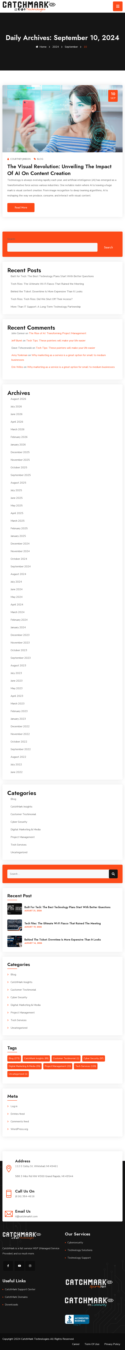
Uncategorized (19, 852)
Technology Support (79, 1258)
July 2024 (16, 582)
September (71, 47)
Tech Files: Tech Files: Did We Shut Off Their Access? (42, 299)
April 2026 (17, 422)
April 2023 (17, 696)
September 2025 (21, 475)
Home (43, 47)
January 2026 (18, 444)
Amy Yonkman (19, 355)
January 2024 (18, 627)
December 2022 (20, 726)
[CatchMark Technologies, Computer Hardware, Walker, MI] (77, 1320)
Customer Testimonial (23, 814)
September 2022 (21, 749)
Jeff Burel (16, 340)
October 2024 (19, 559)
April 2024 (17, 604)
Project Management (23, 837)
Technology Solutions (79, 1250)
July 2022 (16, 764)
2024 (55, 47)
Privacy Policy (112, 1344)
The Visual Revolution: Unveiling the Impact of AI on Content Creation (59, 170)
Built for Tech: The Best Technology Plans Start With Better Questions (52, 276)
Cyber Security (19, 822)
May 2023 (17, 688)
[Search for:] (62, 874)
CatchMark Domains (16, 1297)
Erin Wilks (17, 367)
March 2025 (18, 521)
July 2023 (16, 673)
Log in (14, 1106)
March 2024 (18, 612)
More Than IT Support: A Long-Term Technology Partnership (46, 307)
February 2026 (19, 437)
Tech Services (19, 845)
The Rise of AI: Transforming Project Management (57, 333)
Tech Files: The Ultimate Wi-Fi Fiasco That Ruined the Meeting (47, 284)
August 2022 (18, 757)
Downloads (11, 1304)
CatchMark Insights (21, 806)
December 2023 (20, 635)
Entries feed (18, 1114)
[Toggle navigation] (118, 6)
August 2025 (18, 483)
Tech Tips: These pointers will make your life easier (55, 340)
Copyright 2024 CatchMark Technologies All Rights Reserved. (38, 1339)
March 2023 (18, 703)
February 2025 (19, 528)
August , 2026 (33, 910)
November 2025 (20, 460)
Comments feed (20, 1121)
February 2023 (19, 711)
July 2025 (16, 490)
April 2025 (17, 513)
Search (11, 239)
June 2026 (17, 414)
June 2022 (17, 772)
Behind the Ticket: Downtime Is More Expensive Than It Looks (47, 291)
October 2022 (19, 741)
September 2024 (21, 566)
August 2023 (18, 665)
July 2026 (16, 406)
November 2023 (20, 642)
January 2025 (18, 536)
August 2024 (18, 574)
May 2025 (17, 505)
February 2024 (19, 620)
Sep (113, 98)
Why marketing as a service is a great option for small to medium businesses (71, 367)
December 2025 (20, 452)
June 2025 (17, 498)
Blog (40, 159)
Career (76, 1344)
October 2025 (19, 467)
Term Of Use (91, 1344)
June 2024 (17, 589)
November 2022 (20, 734)
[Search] (113, 874)
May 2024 (17, 597)
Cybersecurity (75, 1242)
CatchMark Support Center (20, 1289)
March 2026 (18, 429)
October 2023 (19, 650)
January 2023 (18, 719)
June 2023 (17, 681)
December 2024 (20, 543)
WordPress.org (19, 1129)
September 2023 (21, 658)
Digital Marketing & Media (26, 829)
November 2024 (20, 551)
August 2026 (18, 399)
